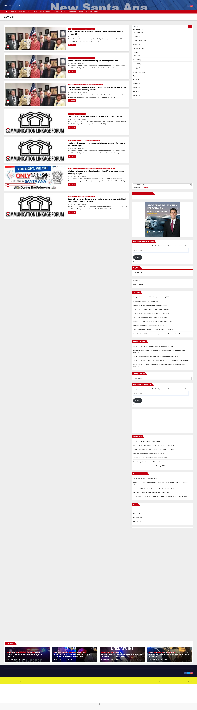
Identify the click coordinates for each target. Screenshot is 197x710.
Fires (81, 168)
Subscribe (138, 257)
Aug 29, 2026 (11, 659)
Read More (72, 45)
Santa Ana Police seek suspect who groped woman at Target (150, 317)
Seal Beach (37, 652)
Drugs (17, 652)
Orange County (59, 11)
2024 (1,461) (136, 87)
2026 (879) (136, 79)
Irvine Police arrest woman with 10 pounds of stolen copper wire (160, 356)
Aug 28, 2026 (106, 659)
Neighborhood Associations (79, 28)
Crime (35, 11)
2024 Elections (24, 11)
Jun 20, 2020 (73, 204)
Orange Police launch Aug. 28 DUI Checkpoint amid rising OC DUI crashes (154, 297)
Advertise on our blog (155, 681)
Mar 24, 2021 (73, 92)
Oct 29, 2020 (73, 148)
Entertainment (45, 11)
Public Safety (30, 652)
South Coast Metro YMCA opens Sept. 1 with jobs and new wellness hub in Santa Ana (157, 333)
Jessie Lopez (65, 652)
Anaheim (151, 652)
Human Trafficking (170, 652)
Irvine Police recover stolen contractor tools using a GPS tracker (151, 309)
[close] (99, 704)
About (148, 681)
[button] (192, 11)
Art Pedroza (83, 36)
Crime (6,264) (137, 36)
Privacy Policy (189, 681)
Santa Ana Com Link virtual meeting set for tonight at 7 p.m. (93, 61)
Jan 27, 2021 (73, 119)
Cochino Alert (157, 652)
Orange (117, 652)
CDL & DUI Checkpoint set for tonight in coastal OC (147, 441)
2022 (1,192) (136, 95)
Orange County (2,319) (139, 40)
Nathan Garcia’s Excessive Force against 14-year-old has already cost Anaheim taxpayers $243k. (160, 496)
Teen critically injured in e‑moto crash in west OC (147, 301)
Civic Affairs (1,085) (138, 48)
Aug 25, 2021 (73, 36)
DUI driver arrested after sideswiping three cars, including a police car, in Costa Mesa (165, 360)
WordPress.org (137, 521)
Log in (135, 509)
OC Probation (72, 652)
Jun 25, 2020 (73, 176)
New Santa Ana (31, 681)
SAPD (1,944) (137, 44)
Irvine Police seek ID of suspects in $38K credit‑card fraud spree (151, 313)
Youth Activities (92, 11)
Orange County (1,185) (139, 72)
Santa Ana (72, 11)
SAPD (81, 11)
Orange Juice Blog (140, 473)
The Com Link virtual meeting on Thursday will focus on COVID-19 (95, 116)
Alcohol (9, 652)
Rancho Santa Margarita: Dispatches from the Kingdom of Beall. (151, 492)
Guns (59, 652)
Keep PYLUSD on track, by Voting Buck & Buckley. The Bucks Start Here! (153, 488)
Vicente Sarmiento (106, 168)
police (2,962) (137, 64)
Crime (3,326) (137, 59)
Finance (77, 140)
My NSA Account (175, 681)
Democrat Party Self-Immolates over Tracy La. (146, 478)
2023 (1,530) (136, 91)
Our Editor (182, 681)
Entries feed (136, 513)
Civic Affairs (71, 84)
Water (113, 168)
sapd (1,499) (136, 68)
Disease (77, 113)
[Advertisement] (146, 420)
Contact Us (163, 681)
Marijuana (23, 652)
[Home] (6, 11)
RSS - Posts (136, 280)
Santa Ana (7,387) (138, 32)
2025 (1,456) (136, 83)
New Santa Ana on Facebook (142, 193)
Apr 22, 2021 (73, 63)
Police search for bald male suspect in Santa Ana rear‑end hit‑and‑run (152, 321)
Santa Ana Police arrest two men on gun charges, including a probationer (153, 329)
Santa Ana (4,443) (138, 55)
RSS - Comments (138, 284)
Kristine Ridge (79, 84)
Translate (145, 187)
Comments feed (137, 517)
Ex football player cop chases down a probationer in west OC (150, 305)
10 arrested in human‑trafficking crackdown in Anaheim (148, 325)
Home (13, 11)
